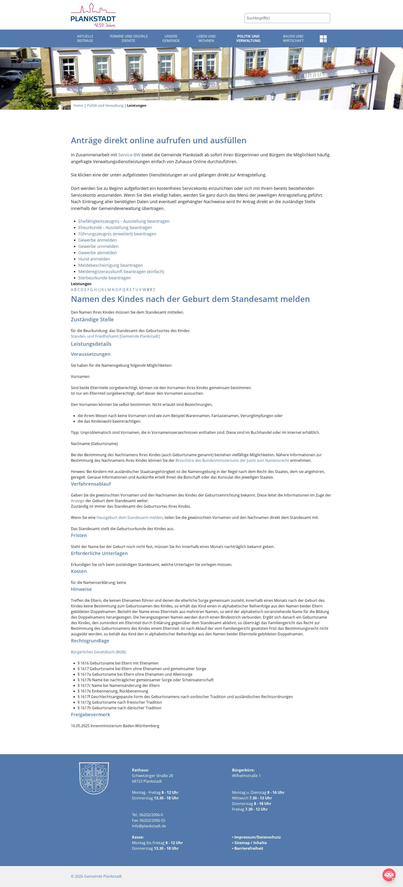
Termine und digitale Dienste (128, 38)
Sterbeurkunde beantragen (104, 278)
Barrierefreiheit (248, 848)
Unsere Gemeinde (171, 38)
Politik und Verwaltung (248, 38)
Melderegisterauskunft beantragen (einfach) (121, 271)
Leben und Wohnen (206, 38)
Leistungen (136, 105)
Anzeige (77, 500)
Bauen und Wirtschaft (293, 38)
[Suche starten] (331, 19)
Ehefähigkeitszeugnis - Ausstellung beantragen (124, 221)
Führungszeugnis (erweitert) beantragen (117, 233)
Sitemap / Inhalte (250, 842)
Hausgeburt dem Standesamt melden (130, 517)
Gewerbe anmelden (97, 240)
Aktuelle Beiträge (85, 38)
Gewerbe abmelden (98, 252)
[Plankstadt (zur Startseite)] (93, 15)
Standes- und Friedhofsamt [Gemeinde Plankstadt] (115, 336)
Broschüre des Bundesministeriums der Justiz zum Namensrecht (232, 460)
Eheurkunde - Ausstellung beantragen (115, 227)
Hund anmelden (94, 259)
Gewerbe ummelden (98, 246)
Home (78, 105)
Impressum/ (245, 837)
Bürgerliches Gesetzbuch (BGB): (98, 651)
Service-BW (129, 155)
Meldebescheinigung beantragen (110, 265)
